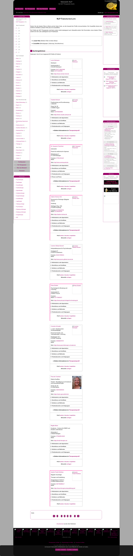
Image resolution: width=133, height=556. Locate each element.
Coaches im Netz (80, 542)
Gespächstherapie (20, 195)
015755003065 (58, 111)
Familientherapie (19, 187)
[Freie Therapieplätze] (14, 6)
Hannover (18, 90)
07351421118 (60, 158)
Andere (17, 158)
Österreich (18, 152)
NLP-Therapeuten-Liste (111, 12)
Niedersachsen (19, 125)
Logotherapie (19, 201)
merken (62, 89)
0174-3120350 (58, 71)
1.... (17, 30)
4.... (17, 38)
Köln (17, 66)
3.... (17, 36)
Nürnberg (18, 93)
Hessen (18, 118)
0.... (17, 28)
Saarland (18, 133)
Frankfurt (18, 69)
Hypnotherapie (19, 190)
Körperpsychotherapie (21, 209)
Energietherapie (19, 214)
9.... (17, 52)
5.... (17, 41)
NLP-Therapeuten (20, 21)
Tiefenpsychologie (20, 204)
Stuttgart (18, 72)
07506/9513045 (60, 436)
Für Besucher (19, 8)
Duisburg (18, 96)
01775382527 (58, 297)
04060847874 (60, 341)
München (18, 63)
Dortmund (18, 80)
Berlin (17, 58)
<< (54, 516)
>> (78, 516)
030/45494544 (60, 390)
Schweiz (18, 155)
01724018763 (60, 210)
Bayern (17, 105)
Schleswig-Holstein (20, 141)
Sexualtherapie (19, 185)
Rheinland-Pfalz (19, 130)
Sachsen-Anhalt (19, 138)
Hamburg (18, 61)
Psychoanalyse (19, 206)
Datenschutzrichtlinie (66, 554)
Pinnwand (52, 8)
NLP (17, 217)
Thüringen (18, 144)
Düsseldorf (18, 74)
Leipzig (17, 77)
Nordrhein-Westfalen (20, 127)
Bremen (18, 85)
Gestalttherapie (19, 198)
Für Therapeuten (30, 8)
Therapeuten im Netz (54, 542)
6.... (17, 44)
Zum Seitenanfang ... (113, 537)
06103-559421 (60, 255)
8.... (17, 49)
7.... (17, 47)
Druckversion (60, 524)
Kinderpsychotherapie (21, 212)
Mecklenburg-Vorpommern (22, 121)
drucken (67, 89)
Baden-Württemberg (20, 102)
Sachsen (18, 135)
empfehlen (72, 89)
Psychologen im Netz (67, 542)
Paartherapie (19, 182)
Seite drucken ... (19, 537)
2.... (17, 33)
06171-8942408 (60, 69)
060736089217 (60, 484)
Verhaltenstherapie (20, 193)
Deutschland (19, 150)
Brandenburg (19, 110)
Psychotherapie (19, 179)
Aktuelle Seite (42, 12)
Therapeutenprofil (74, 130)
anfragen (69, 91)
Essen (17, 82)
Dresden (18, 88)
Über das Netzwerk (42, 8)
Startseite (26, 12)
